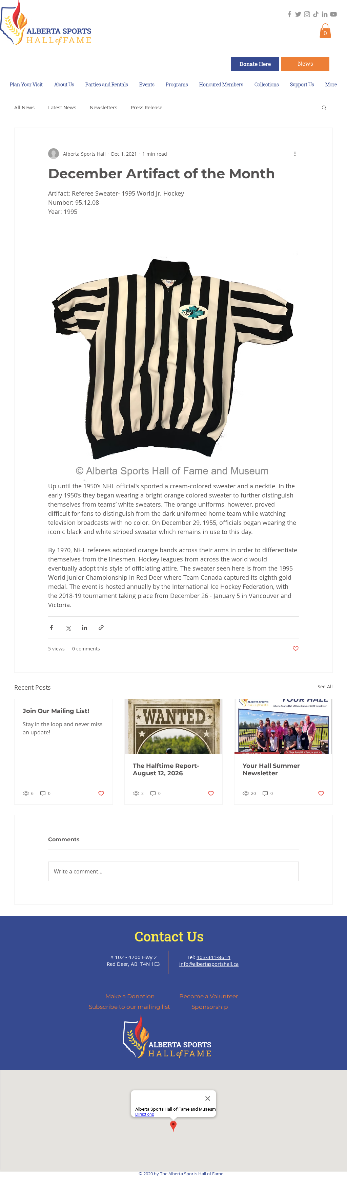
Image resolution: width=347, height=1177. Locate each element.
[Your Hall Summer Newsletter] (283, 726)
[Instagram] (307, 14)
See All (325, 686)
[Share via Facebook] (51, 627)
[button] (325, 30)
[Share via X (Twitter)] (68, 627)
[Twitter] (298, 14)
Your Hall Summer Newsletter (271, 769)
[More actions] (295, 154)
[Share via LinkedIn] (84, 627)
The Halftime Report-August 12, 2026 (166, 769)
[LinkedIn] (325, 14)
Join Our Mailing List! (56, 711)
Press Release (146, 107)
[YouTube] (333, 14)
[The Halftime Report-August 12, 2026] (174, 726)
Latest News (62, 107)
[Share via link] (101, 627)
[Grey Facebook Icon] (289, 14)
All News (24, 107)
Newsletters (103, 107)
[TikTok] (316, 14)
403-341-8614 (213, 957)
